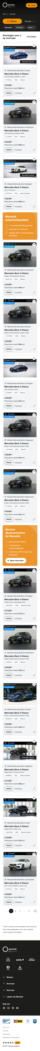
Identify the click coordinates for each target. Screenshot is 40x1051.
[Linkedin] (13, 1008)
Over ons (6, 1027)
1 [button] (11, 911)
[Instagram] (8, 1008)
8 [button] (28, 911)
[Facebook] (4, 1008)
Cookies (5, 1031)
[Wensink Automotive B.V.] (9, 5)
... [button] (24, 911)
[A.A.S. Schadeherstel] (35, 1021)
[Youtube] (17, 1008)
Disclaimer (6, 1034)
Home (4, 14)
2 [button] (15, 911)
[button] (35, 911)
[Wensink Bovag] (18, 1021)
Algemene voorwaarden (11, 1037)
